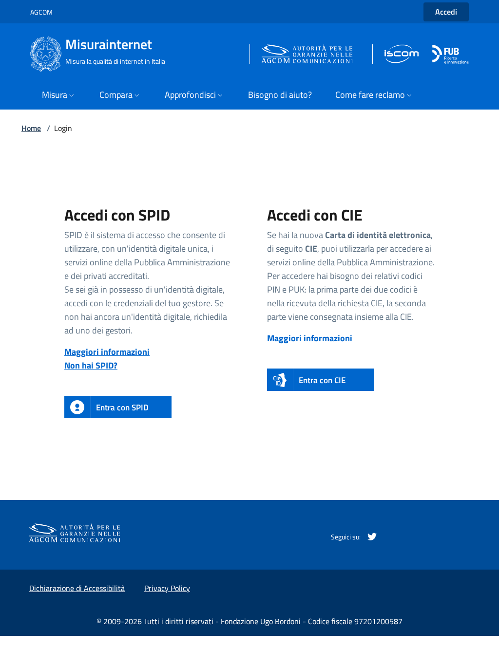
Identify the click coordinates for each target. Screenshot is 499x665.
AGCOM (41, 12)
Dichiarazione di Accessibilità (77, 588)
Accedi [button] (446, 12)
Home (31, 128)
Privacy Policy (167, 588)
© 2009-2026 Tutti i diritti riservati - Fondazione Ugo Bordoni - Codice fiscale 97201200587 (249, 621)
